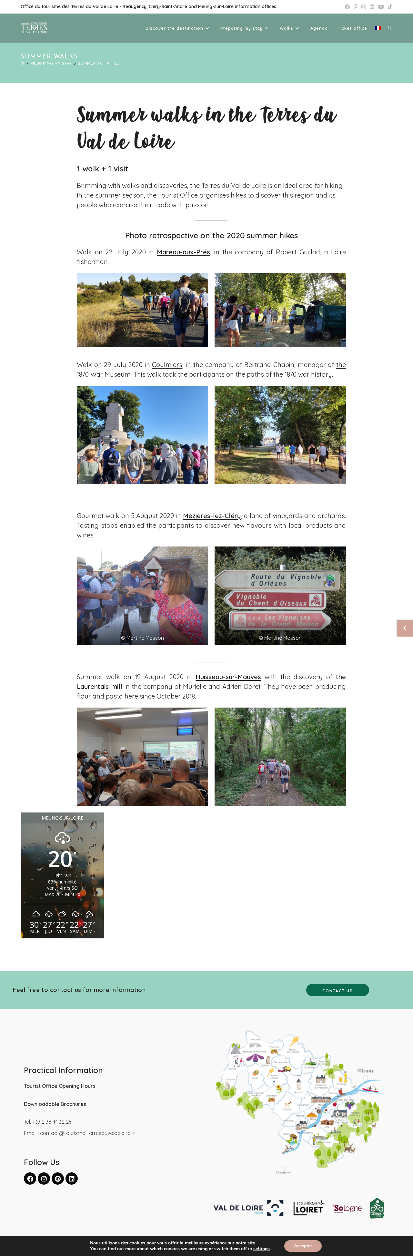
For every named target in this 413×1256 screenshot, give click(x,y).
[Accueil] (23, 64)
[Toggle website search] (390, 28)
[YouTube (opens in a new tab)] (381, 7)
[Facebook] (30, 1178)
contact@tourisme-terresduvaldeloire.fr (87, 1133)
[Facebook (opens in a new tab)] (347, 7)
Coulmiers (167, 365)
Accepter (303, 1246)
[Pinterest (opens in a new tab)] (355, 7)
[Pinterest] (58, 1178)
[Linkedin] (71, 1178)
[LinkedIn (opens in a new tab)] (372, 7)
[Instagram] (44, 1178)
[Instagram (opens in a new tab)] (363, 7)
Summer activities (99, 64)
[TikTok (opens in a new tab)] (389, 7)
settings (261, 1249)
